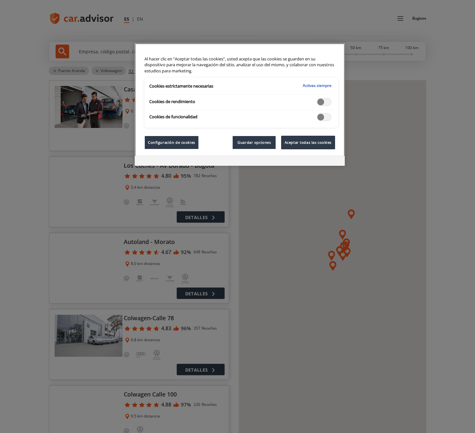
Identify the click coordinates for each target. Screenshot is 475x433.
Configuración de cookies (171, 142)
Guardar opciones (254, 142)
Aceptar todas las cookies (308, 142)
